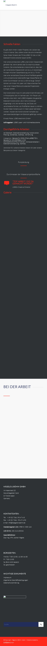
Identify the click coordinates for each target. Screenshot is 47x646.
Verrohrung (29, 135)
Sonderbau (13, 135)
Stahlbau (21, 135)
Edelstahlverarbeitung (21, 133)
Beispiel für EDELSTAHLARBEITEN (24, 138)
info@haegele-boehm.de (16, 523)
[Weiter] (45, 23)
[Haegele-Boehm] (19, 5)
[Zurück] (2, 23)
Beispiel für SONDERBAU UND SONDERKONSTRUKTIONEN (15, 141)
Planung (6, 135)
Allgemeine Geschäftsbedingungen (16, 580)
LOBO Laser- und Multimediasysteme (27, 122)
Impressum (7, 577)
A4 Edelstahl (8, 133)
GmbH (9, 642)
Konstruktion (34, 133)
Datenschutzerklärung (11, 583)
